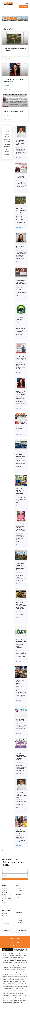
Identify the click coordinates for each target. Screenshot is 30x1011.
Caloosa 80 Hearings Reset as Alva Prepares (21, 210)
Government (7, 144)
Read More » (7, 54)
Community (7, 139)
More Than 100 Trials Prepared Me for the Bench (21, 358)
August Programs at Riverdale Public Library (21, 831)
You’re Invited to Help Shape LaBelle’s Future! (20, 454)
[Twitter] (13, 945)
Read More (18, 157)
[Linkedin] (19, 945)
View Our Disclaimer (15, 943)
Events (7, 136)
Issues (7, 131)
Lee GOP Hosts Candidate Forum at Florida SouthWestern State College (20, 683)
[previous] (2, 850)
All (7, 129)
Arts (7, 149)
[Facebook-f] (10, 945)
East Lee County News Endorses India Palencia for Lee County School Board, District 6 (21, 528)
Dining (7, 151)
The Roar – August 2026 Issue (13, 111)
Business (7, 141)
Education (7, 146)
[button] (26, 3)
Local (7, 134)
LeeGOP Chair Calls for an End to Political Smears (14, 80)
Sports (7, 154)
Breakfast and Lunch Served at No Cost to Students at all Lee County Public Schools (21, 605)
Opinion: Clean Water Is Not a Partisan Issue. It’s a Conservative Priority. (21, 566)
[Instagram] (16, 945)
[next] (4, 850)
